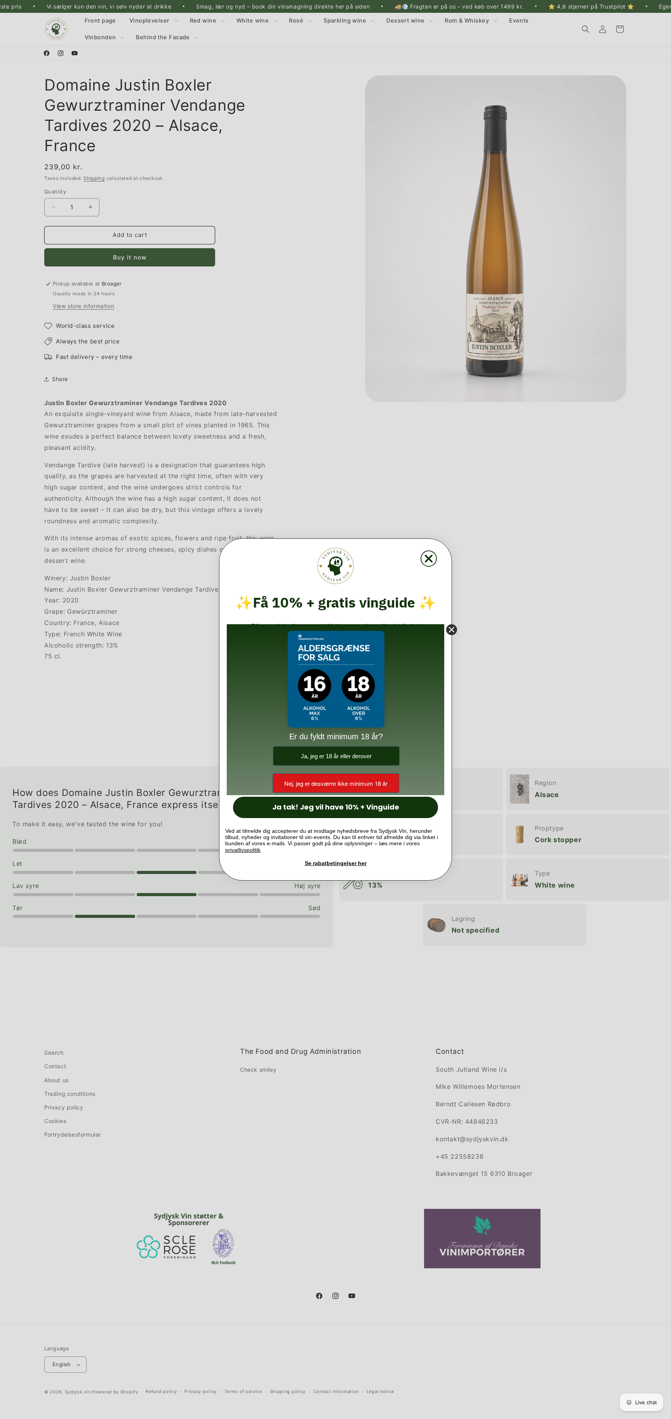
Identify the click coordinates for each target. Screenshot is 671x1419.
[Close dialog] (428, 558)
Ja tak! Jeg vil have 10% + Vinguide (335, 807)
